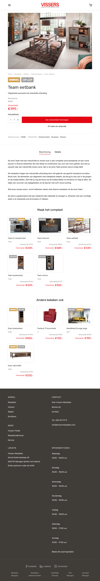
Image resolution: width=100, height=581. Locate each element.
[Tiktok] (72, 566)
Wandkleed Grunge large (76, 328)
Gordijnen (12, 416)
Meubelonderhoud (15, 435)
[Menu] (9, 5)
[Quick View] (25, 229)
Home (10, 74)
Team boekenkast (15, 275)
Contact (55, 412)
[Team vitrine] (50, 263)
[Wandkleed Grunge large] (79, 316)
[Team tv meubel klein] (21, 225)
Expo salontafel (14, 365)
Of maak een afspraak (57, 126)
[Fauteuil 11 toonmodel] (50, 316)
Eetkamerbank (36, 74)
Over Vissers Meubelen (61, 402)
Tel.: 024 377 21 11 (59, 420)
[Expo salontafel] (21, 353)
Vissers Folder (14, 431)
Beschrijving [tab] (45, 152)
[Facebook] (31, 566)
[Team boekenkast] (21, 263)
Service (11, 440)
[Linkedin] (45, 566)
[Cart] (90, 5)
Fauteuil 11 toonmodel (46, 328)
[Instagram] (60, 566)
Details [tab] (58, 152)
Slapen (11, 412)
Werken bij (56, 407)
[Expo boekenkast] (21, 316)
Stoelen (26, 74)
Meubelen (17, 74)
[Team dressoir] (50, 225)
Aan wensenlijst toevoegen (57, 120)
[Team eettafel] (79, 225)
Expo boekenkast (15, 328)
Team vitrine (42, 275)
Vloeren (11, 407)
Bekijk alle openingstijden (63, 552)
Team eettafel (72, 238)
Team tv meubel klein (17, 238)
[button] (16, 229)
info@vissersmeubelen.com (63, 425)
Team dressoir (43, 238)
